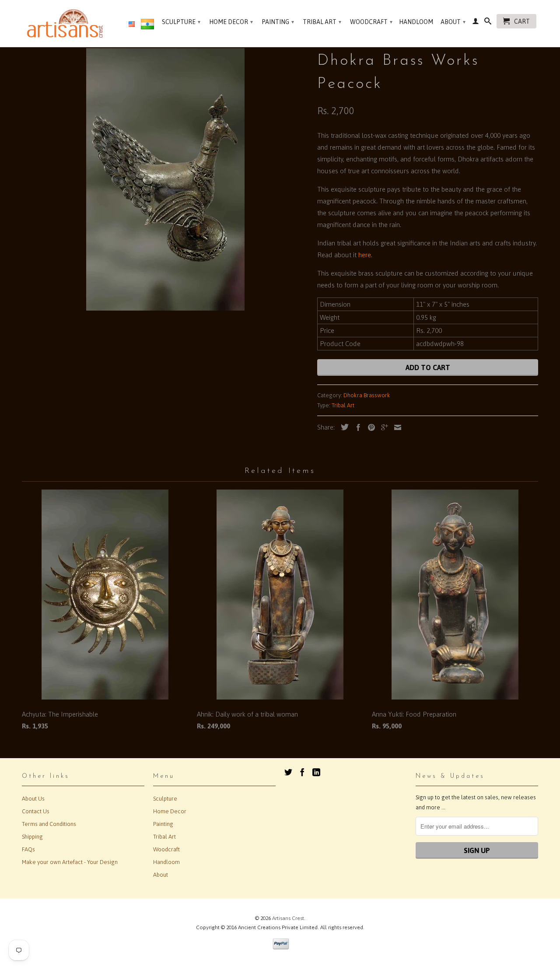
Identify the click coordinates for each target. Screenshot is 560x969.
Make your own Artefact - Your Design (70, 862)
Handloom (416, 21)
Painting (278, 21)
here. (365, 255)
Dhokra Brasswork (366, 395)
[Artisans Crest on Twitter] (288, 772)
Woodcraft (371, 21)
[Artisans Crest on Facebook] (302, 772)
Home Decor (231, 21)
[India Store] (147, 26)
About (453, 21)
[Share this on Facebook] (356, 427)
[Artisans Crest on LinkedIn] (316, 772)
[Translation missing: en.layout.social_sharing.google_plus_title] (382, 427)
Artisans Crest (288, 918)
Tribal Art (322, 21)
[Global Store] (131, 24)
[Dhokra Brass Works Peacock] (165, 179)
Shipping (32, 836)
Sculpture (181, 21)
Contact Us (35, 811)
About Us (33, 798)
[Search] (487, 22)
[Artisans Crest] (67, 23)
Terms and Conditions (49, 824)
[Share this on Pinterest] (369, 427)
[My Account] (475, 22)
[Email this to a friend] (395, 427)
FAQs (28, 849)
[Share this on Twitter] (342, 427)
